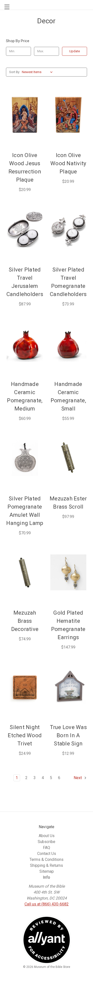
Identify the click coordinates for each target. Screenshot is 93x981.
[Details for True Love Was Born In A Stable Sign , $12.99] (68, 686)
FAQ (46, 847)
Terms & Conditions (46, 859)
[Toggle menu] (5, 5)
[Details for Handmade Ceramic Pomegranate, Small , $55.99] (68, 343)
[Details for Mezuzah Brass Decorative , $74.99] (25, 572)
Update (74, 51)
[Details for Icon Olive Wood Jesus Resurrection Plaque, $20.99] (25, 115)
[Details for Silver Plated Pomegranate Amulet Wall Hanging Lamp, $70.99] (25, 458)
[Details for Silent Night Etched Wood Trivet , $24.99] (25, 686)
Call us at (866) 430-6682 (47, 904)
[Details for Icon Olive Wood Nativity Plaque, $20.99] (68, 115)
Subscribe (46, 841)
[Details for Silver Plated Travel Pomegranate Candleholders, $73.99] (68, 229)
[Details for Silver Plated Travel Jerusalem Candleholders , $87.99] (25, 229)
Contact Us (46, 853)
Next (78, 777)
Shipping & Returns (46, 865)
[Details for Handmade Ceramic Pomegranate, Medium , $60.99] (25, 343)
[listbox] (38, 72)
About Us (47, 835)
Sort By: (14, 72)
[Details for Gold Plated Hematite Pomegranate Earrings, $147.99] (68, 572)
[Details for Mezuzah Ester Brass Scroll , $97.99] (68, 458)
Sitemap (46, 871)
